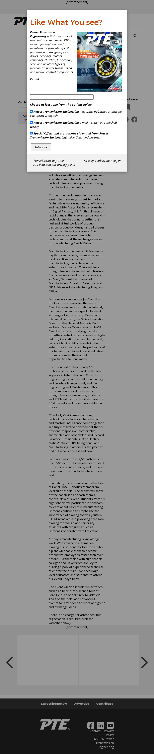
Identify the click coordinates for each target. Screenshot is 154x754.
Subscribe (41, 147)
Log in (117, 161)
